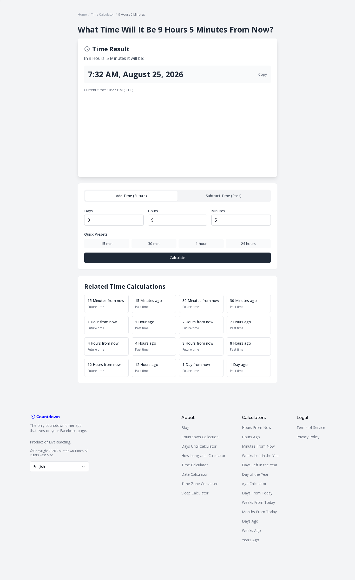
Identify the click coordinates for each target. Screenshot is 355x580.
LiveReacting (59, 442)
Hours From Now (256, 427)
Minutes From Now (258, 446)
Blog (185, 427)
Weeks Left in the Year (261, 455)
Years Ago (250, 539)
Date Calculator (194, 474)
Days (88, 210)
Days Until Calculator (198, 446)
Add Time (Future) (131, 195)
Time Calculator (102, 14)
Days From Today (257, 493)
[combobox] (59, 466)
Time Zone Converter (199, 483)
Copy (262, 74)
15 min (107, 243)
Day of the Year (255, 474)
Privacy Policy (308, 436)
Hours (153, 210)
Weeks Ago (251, 530)
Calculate (177, 257)
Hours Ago (251, 436)
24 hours (248, 243)
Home (82, 14)
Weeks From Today (258, 502)
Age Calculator (254, 483)
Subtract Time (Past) (223, 195)
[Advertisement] (177, 131)
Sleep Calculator (194, 493)
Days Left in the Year (259, 464)
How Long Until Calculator (203, 455)
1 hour (201, 243)
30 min (154, 243)
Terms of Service (311, 427)
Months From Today (259, 511)
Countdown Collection (200, 436)
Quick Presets (96, 234)
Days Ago (250, 521)
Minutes (218, 210)
